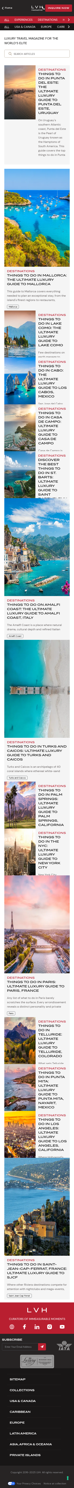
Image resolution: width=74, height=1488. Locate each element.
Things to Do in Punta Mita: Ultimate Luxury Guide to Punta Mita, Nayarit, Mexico (51, 1090)
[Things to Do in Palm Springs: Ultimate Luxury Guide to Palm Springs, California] (20, 809)
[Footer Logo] (37, 1312)
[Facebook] (24, 1326)
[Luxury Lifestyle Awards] (37, 1361)
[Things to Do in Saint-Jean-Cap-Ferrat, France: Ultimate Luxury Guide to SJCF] (37, 1207)
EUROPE (46, 27)
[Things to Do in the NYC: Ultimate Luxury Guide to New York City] (20, 855)
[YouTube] (62, 1326)
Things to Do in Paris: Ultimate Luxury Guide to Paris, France (35, 986)
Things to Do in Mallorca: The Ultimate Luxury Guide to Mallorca (37, 279)
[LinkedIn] (37, 1326)
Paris (11, 1013)
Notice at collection (55, 1483)
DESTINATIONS (47, 20)
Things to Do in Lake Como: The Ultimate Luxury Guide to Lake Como (50, 332)
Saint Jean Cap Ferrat (19, 1295)
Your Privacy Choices (29, 1483)
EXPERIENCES (24, 20)
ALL (6, 20)
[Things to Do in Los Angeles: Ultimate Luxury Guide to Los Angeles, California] (20, 1138)
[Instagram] (49, 1326)
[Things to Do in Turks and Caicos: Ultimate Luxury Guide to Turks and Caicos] (37, 689)
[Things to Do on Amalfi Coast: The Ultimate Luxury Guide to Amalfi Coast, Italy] (37, 547)
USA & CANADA (25, 27)
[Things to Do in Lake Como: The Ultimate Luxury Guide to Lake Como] (20, 338)
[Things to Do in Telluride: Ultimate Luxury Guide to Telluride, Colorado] (20, 1044)
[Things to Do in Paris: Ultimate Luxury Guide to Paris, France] (37, 924)
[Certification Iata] (64, 1350)
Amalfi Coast (15, 636)
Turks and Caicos (17, 777)
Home (8, 7)
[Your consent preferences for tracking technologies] (67, 1478)
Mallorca (13, 306)
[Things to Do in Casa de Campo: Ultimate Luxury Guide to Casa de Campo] (20, 431)
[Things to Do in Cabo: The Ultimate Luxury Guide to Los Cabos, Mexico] (20, 384)
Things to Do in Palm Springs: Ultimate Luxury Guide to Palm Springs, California (51, 807)
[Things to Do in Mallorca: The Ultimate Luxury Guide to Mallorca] (37, 218)
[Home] (12, 1326)
